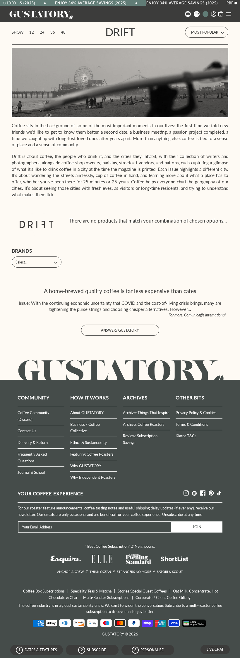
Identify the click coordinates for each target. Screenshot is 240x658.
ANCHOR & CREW (70, 571)
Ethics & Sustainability (88, 442)
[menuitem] (188, 14)
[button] (213, 14)
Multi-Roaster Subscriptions (106, 597)
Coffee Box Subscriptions (44, 591)
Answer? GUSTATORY (120, 330)
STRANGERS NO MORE (134, 571)
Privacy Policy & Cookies (196, 412)
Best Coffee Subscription (107, 546)
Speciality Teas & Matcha (91, 591)
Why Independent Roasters (93, 477)
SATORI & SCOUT (170, 571)
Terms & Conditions (192, 424)
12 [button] (31, 32)
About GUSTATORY (87, 412)
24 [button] (42, 32)
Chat (215, 649)
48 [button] (63, 32)
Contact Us (27, 430)
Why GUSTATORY (85, 466)
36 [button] (52, 32)
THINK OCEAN (100, 571)
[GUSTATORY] (41, 14)
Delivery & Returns (33, 442)
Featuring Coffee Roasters (92, 454)
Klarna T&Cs (186, 435)
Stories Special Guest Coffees (142, 591)
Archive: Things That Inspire (146, 412)
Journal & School (31, 472)
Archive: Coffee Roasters (143, 424)
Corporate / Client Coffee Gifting (163, 597)
